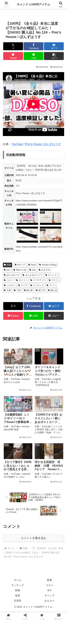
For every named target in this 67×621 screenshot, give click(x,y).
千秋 (19, 290)
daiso (33, 265)
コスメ (10, 280)
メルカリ (11, 285)
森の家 (29, 290)
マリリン (55, 280)
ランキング (38, 285)
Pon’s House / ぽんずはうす (43, 144)
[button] (54, 56)
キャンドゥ (53, 275)
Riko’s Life (21, 270)
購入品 (54, 290)
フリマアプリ (39, 280)
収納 (9, 265)
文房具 (17, 600)
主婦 (9, 290)
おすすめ (45, 270)
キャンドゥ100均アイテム (33, 4)
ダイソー (23, 280)
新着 (49, 580)
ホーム (17, 580)
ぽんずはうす (13, 275)
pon (8, 270)
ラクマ (24, 285)
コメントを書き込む (33, 537)
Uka (34, 270)
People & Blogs (49, 265)
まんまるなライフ (33, 275)
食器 (17, 595)
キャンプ (49, 595)
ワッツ (52, 285)
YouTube (17, 144)
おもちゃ (49, 600)
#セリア (21, 265)
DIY (50, 590)
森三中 (42, 290)
